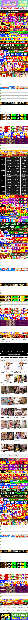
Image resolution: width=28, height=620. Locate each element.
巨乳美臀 (24, 163)
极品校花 (9, 193)
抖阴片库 (3, 186)
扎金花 (16, 176)
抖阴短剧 (17, 193)
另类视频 (24, 166)
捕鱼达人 (9, 174)
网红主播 (17, 157)
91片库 (9, 182)
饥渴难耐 (17, 168)
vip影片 (5, 357)
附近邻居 (9, 168)
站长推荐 (3, 170)
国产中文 (9, 190)
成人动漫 (24, 160)
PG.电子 (23, 357)
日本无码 (24, 157)
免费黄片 (24, 185)
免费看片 (3, 191)
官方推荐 (3, 175)
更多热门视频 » (23, 360)
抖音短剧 (9, 179)
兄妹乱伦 (17, 190)
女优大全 (17, 182)
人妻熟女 (9, 166)
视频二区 (3, 164)
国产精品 (9, 157)
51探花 (24, 179)
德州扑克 (24, 174)
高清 (18, 351)
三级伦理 (9, 163)
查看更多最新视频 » (14, 455)
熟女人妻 (17, 185)
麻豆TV (17, 179)
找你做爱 (24, 168)
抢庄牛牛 (17, 174)
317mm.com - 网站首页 (12, 11)
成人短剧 (24, 190)
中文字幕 (17, 163)
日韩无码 (24, 193)
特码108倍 (14, 357)
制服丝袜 (17, 166)
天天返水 (24, 176)
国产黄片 (9, 185)
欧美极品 (17, 160)
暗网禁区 (9, 187)
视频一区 (3, 159)
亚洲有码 (9, 160)
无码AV (3, 181)
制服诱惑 (24, 187)
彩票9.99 (9, 176)
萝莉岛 (24, 182)
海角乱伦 (17, 187)
